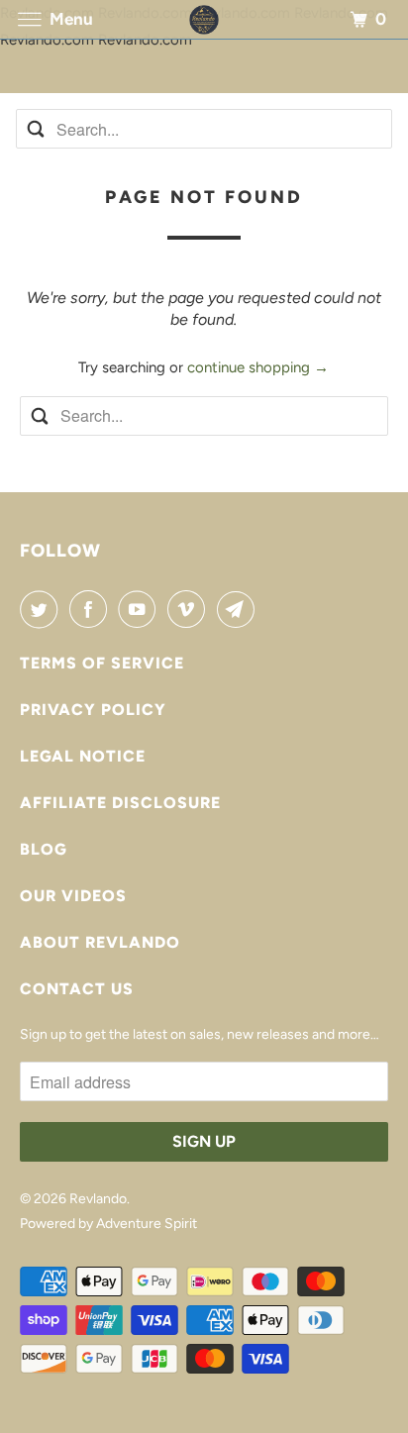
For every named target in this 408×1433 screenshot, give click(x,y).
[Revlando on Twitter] (42, 609)
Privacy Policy (93, 709)
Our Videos (73, 895)
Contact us (77, 988)
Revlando (98, 1198)
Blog (43, 849)
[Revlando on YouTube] (140, 609)
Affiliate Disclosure (120, 802)
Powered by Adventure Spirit (108, 1223)
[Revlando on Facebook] (92, 609)
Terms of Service (102, 663)
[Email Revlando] (239, 609)
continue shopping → (258, 367)
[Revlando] (203, 19)
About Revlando (100, 942)
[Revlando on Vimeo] (190, 609)
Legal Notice (83, 756)
